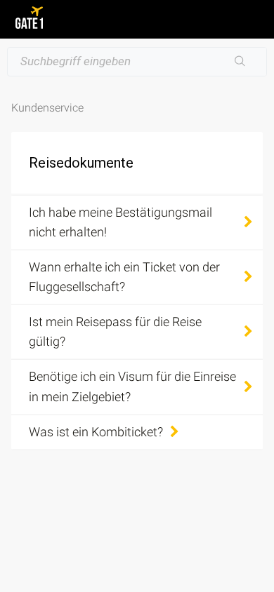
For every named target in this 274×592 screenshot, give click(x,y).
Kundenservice (47, 107)
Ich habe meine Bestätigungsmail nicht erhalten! (120, 222)
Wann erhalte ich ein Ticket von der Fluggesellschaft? (124, 277)
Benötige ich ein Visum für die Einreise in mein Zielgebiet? (132, 386)
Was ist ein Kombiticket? (96, 431)
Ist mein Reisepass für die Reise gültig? (115, 331)
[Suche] (240, 62)
